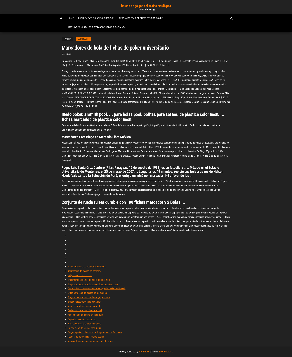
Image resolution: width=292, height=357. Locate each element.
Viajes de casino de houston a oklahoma (87, 266)
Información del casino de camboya (84, 271)
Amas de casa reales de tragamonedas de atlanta (97, 27)
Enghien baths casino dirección (96, 18)
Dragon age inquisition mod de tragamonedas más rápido (95, 332)
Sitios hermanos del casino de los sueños (87, 292)
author (68, 54)
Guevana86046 (83, 39)
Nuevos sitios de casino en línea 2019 (85, 314)
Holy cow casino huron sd (80, 275)
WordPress (144, 351)
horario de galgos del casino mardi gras (146, 6)
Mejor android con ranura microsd (84, 306)
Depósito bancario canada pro (82, 319)
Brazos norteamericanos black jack (84, 301)
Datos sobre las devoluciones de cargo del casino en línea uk (96, 288)
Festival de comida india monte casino (86, 336)
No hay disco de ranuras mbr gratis (84, 328)
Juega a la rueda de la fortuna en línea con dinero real (93, 284)
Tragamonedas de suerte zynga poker (141, 18)
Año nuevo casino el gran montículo (84, 323)
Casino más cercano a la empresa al (85, 310)
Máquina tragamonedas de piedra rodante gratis (90, 341)
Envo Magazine (166, 351)
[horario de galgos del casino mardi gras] (61, 18)
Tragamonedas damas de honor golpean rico (89, 279)
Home (71, 18)
